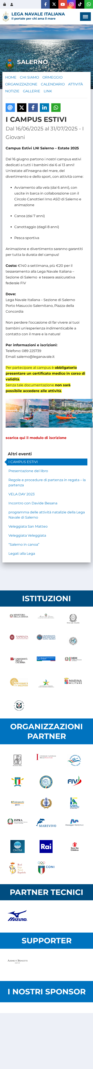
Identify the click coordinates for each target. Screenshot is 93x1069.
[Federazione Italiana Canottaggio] (17, 782)
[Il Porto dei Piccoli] (75, 803)
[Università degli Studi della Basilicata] (73, 641)
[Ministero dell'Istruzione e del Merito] (73, 662)
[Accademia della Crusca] (17, 760)
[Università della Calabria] (19, 662)
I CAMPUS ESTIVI (23, 462)
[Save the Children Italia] (75, 846)
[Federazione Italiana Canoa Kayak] (75, 760)
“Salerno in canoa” (23, 544)
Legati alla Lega (21, 553)
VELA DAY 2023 (21, 494)
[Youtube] (62, 4)
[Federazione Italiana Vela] (75, 782)
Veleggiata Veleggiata (27, 535)
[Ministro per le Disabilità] (73, 619)
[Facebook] (45, 4)
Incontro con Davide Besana (32, 503)
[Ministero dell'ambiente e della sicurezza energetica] (46, 684)
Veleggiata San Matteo (28, 526)
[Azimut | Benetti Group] (17, 964)
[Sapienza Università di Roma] (19, 641)
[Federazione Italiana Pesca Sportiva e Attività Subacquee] (46, 782)
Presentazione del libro (28, 471)
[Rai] (46, 846)
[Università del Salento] (19, 684)
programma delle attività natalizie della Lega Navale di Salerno (46, 514)
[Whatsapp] (88, 4)
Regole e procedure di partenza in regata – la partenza (47, 482)
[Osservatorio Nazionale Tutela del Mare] (17, 846)
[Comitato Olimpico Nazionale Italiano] (46, 868)
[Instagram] (71, 4)
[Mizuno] (17, 916)
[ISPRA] (17, 825)
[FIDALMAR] (46, 803)
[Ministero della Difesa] (19, 619)
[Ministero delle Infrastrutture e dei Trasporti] (46, 662)
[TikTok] (80, 4)
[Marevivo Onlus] (46, 825)
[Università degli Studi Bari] (46, 641)
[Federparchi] (17, 803)
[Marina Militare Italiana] (73, 684)
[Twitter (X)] (54, 4)
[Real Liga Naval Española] (17, 868)
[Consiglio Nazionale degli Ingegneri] (46, 760)
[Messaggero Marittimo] (75, 825)
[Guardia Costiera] (19, 705)
